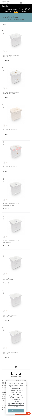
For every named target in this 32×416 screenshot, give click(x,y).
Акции (16, 11)
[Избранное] (26, 9)
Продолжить (16, 411)
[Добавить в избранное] (3, 31)
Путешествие (5, 396)
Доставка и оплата (21, 380)
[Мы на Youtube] (16, 367)
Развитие (4, 398)
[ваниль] (7, 51)
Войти (3, 3)
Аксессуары (5, 380)
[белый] (4, 51)
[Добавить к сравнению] (3, 33)
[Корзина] (29, 9)
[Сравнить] (22, 9)
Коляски (4, 389)
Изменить (8, 1)
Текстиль (4, 400)
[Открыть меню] (21, 3)
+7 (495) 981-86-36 (11, 9)
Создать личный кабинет (12, 3)
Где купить (24, 11)
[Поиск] (19, 9)
